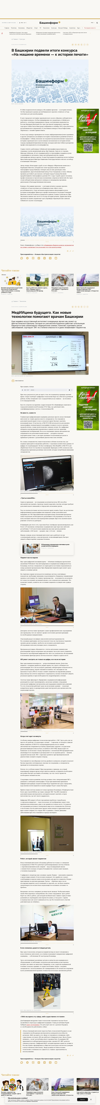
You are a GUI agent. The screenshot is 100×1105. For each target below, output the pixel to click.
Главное (6, 28)
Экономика (21, 28)
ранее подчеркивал (33, 1025)
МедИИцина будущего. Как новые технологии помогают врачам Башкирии (20, 33)
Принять (82, 1099)
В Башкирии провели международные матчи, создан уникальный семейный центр (48, 33)
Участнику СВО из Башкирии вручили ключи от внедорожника (75, 33)
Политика (13, 28)
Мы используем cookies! (18, 1098)
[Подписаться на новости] (56, 258)
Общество (29, 28)
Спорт (36, 28)
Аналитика (72, 28)
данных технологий (32, 1101)
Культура (54, 28)
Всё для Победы (63, 28)
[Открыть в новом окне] (21, 258)
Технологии (46, 28)
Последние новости (90, 28)
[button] (73, 241)
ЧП (40, 28)
